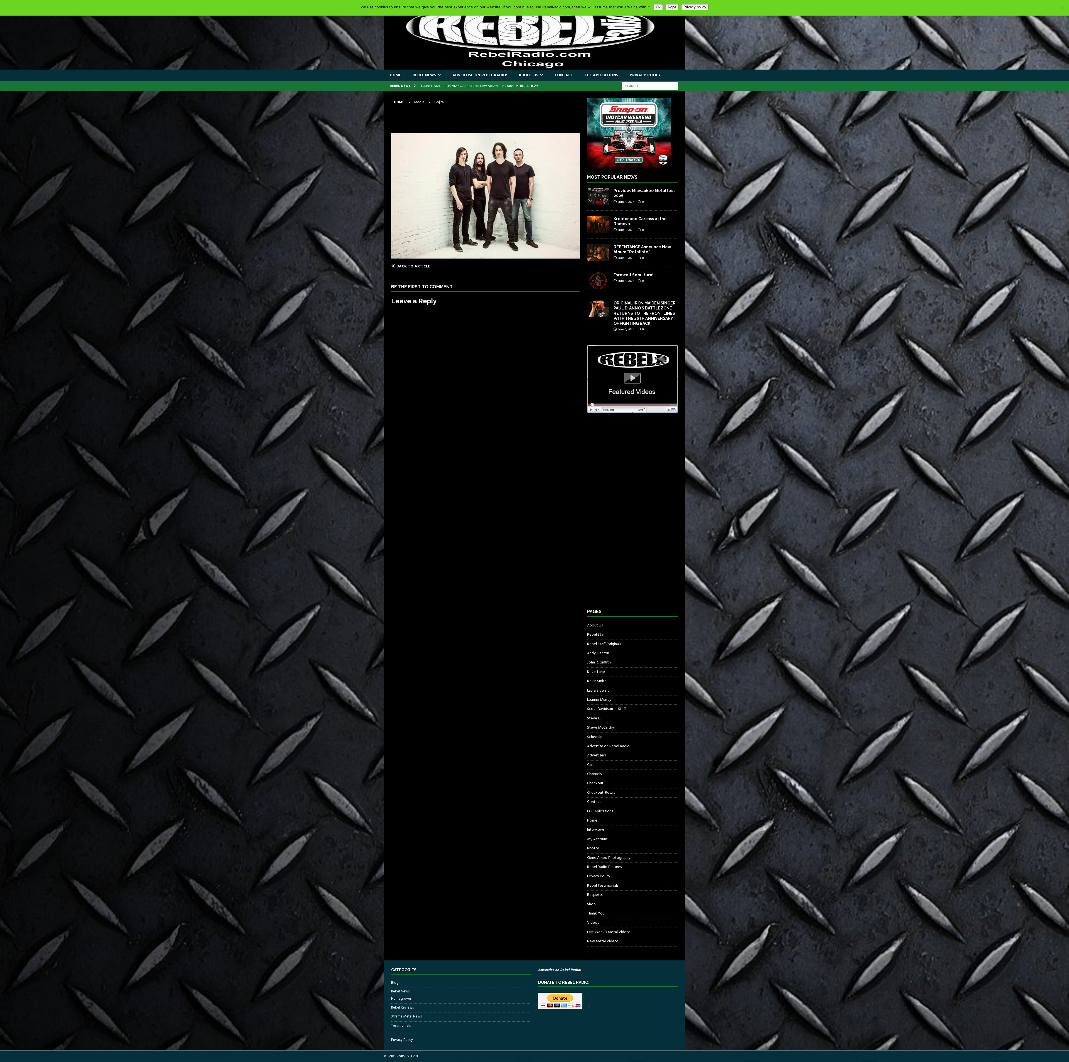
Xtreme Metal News (406, 1016)
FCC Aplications (601, 75)
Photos (593, 848)
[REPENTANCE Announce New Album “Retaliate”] (598, 252)
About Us (528, 75)
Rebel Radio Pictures (604, 867)
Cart (590, 765)
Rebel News (424, 75)
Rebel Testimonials (602, 885)
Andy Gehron (598, 653)
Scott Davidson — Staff (606, 709)
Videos (593, 923)
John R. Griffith (599, 662)
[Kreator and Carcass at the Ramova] (598, 224)
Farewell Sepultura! (633, 275)
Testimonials (401, 1026)
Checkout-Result (601, 793)
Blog (395, 983)
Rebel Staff (596, 634)
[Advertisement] (629, 516)
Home (395, 75)
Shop (591, 904)
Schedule (594, 737)
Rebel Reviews (402, 1008)
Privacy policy (694, 7)
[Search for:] (650, 86)
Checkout (595, 783)
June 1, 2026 (626, 202)
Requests (594, 895)
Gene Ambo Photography (609, 858)
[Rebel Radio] (534, 66)
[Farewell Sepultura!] (598, 280)
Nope (672, 7)
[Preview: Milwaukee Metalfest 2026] (598, 196)
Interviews (595, 830)
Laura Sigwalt (598, 690)
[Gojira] (485, 255)
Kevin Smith (597, 681)
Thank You (596, 913)
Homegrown (401, 999)
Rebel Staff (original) (604, 644)
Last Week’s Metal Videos (608, 932)
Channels (594, 774)
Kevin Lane (596, 672)
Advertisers (596, 755)
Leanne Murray (599, 700)
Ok (658, 7)
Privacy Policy (645, 75)
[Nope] (1062, 8)
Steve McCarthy (600, 727)
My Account (597, 839)
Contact (564, 75)
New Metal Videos (602, 941)
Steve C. (594, 718)
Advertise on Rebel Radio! (479, 75)
